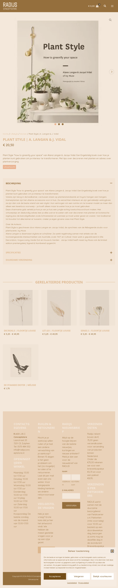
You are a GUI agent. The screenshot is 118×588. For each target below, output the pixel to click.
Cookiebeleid (72, 583)
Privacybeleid (83, 583)
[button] (112, 551)
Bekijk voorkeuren (102, 576)
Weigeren (79, 576)
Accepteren (55, 576)
